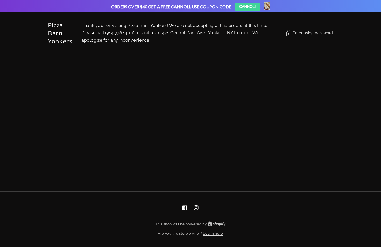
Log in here (213, 233)
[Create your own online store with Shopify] (217, 224)
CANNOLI (247, 6)
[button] (309, 33)
